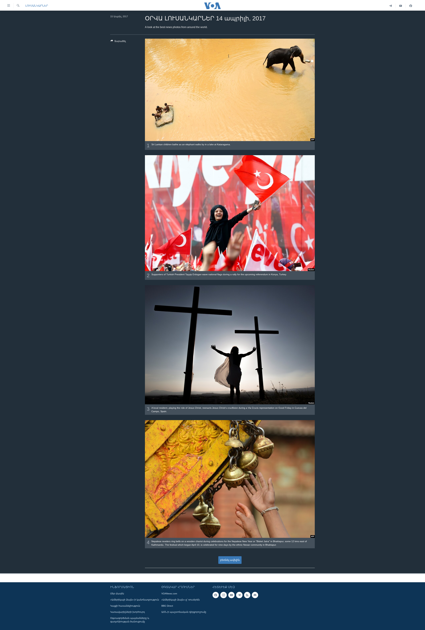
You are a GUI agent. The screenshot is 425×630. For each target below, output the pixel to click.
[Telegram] (390, 5)
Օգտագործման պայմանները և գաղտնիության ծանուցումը (129, 620)
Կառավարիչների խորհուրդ (127, 612)
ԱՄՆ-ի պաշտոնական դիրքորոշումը (183, 612)
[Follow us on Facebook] (215, 595)
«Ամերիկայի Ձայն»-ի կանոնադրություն (134, 599)
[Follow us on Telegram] (239, 595)
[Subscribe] (255, 595)
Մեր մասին (117, 593)
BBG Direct (167, 605)
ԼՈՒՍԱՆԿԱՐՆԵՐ (36, 5)
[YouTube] (401, 5)
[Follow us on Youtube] (231, 595)
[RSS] (247, 595)
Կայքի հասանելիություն (125, 605)
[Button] (118, 42)
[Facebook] (411, 5)
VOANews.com (169, 593)
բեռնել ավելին (230, 560)
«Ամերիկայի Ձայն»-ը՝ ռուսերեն (180, 599)
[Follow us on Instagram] (223, 595)
